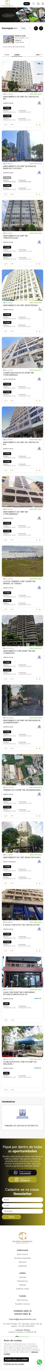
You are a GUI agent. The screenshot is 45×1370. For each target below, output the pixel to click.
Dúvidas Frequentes (22, 1258)
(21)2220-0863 (21, 1314)
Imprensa (22, 1262)
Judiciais (22, 1277)
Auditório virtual (22, 1289)
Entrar (26, 3)
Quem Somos (22, 1254)
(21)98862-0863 (21, 1311)
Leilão (17, 55)
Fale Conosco (22, 1300)
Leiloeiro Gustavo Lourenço (7, 3)
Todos (6, 54)
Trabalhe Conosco (22, 1304)
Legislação (22, 1266)
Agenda (22, 1285)
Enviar (11, 1217)
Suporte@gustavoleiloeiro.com (22, 1319)
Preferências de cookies (14, 1364)
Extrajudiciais (22, 1281)
